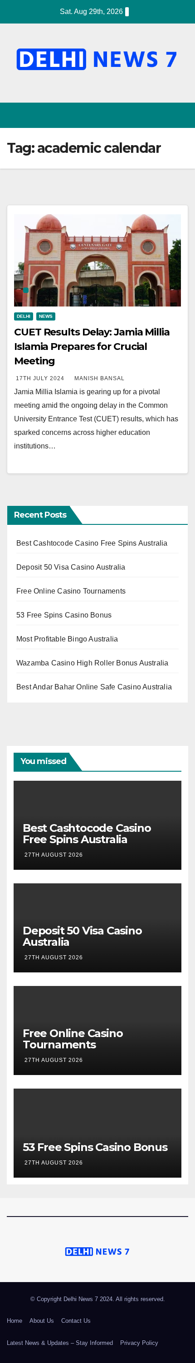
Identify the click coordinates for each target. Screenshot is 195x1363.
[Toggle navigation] (180, 115)
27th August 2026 (53, 855)
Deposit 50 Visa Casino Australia (70, 567)
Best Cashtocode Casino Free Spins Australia (92, 543)
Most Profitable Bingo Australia (67, 639)
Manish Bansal (99, 378)
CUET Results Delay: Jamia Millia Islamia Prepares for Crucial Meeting (92, 346)
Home (14, 1320)
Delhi (23, 316)
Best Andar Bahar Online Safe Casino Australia (94, 687)
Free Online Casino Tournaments (71, 591)
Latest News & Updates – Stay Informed (60, 1342)
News (46, 316)
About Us (41, 1320)
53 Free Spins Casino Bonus (64, 615)
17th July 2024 (41, 378)
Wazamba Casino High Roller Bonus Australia (92, 663)
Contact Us (76, 1320)
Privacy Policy (139, 1342)
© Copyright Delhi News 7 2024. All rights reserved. (97, 1299)
